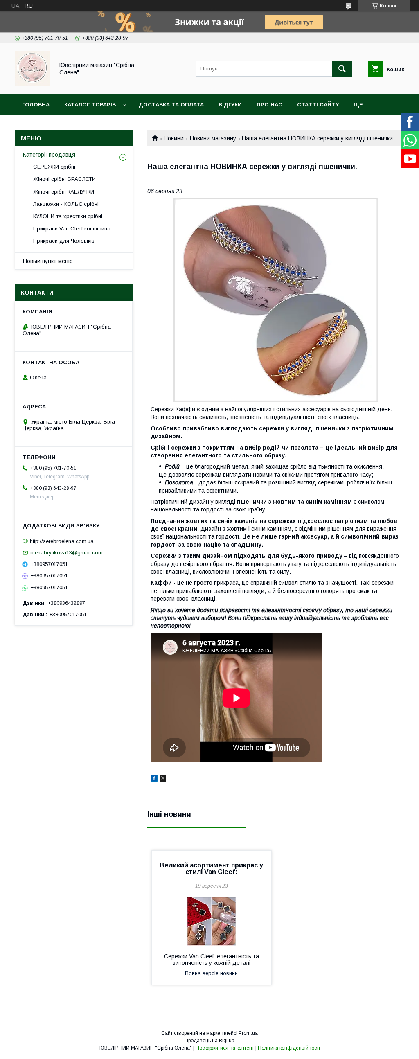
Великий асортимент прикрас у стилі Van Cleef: (211, 868)
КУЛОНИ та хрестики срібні (67, 216)
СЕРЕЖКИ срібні (54, 167)
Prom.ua (248, 1033)
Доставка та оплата (171, 104)
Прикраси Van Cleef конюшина (71, 228)
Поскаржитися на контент (225, 1048)
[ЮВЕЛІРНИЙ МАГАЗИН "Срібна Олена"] (32, 83)
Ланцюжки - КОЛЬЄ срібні (66, 204)
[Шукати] (342, 69)
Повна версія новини (211, 973)
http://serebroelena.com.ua (62, 541)
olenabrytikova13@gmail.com (66, 553)
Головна (36, 104)
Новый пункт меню (48, 261)
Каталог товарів (90, 104)
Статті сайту (318, 104)
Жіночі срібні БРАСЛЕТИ (64, 179)
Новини (174, 138)
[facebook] (154, 779)
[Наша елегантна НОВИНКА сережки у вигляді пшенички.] (276, 300)
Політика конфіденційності (289, 1048)
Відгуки (230, 104)
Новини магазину (213, 138)
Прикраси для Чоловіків (64, 241)
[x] (163, 779)
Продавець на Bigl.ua (209, 1040)
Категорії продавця (49, 154)
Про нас (269, 104)
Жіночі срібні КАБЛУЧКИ (63, 192)
